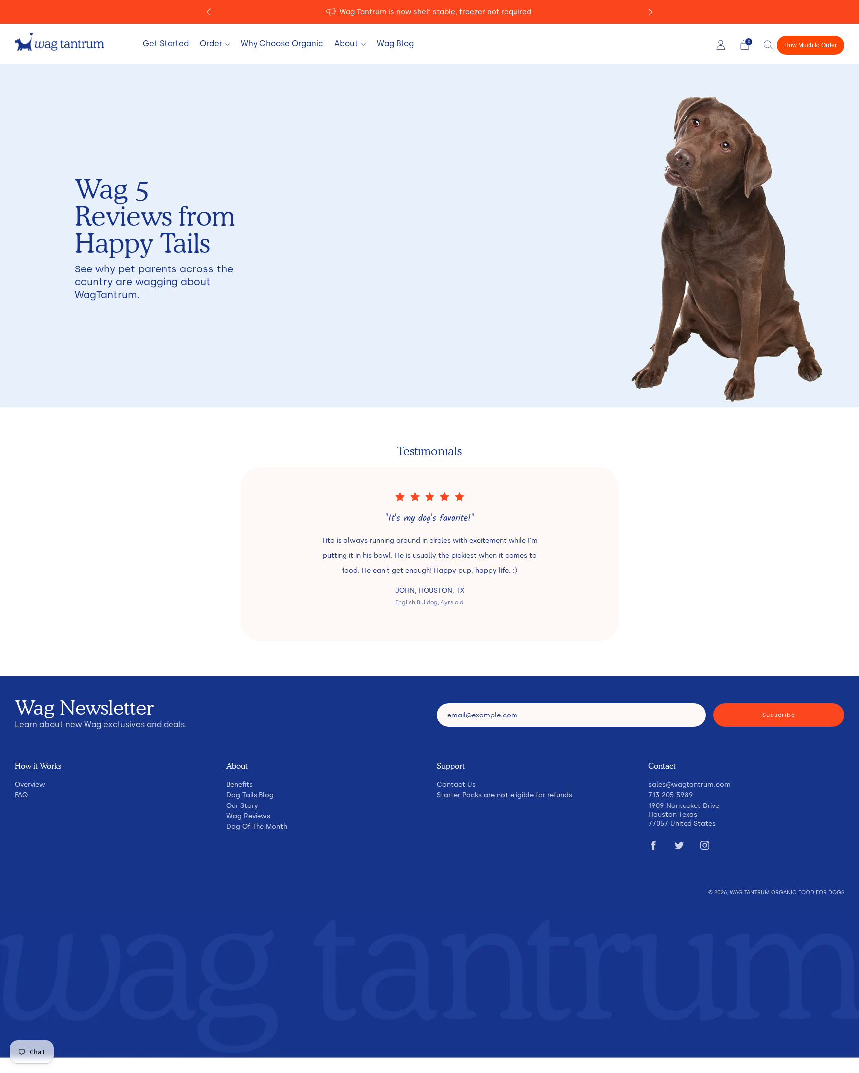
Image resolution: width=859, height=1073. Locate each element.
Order (211, 43)
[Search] (768, 45)
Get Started (166, 43)
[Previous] (208, 12)
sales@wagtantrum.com (689, 784)
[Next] (650, 12)
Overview (30, 784)
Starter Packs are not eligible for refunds (504, 795)
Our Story (242, 805)
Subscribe (778, 715)
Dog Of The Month (256, 826)
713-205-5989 (670, 795)
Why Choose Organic (282, 43)
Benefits (239, 784)
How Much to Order (810, 45)
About (346, 43)
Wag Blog (395, 43)
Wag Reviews (248, 816)
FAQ (21, 795)
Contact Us (456, 784)
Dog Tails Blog (250, 795)
